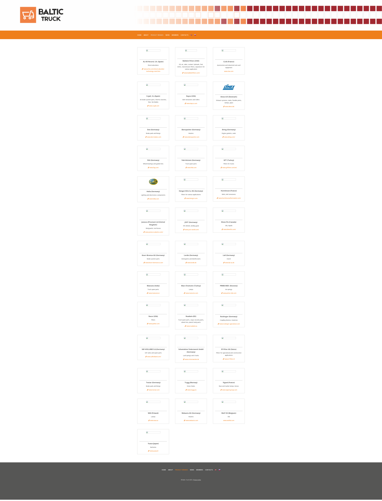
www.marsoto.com (192, 293)
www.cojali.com (154, 106)
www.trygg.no (191, 390)
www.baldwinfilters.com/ (192, 73)
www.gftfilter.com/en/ (229, 167)
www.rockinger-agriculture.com (230, 324)
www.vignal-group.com (229, 390)
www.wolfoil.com (228, 420)
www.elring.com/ (229, 137)
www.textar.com (154, 390)
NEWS (168, 35)
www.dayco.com (192, 103)
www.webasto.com (192, 420)
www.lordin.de (191, 263)
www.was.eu (154, 420)
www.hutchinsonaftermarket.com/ (230, 198)
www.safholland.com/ (154, 357)
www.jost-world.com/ (192, 229)
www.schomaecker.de (192, 359)
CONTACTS (184, 35)
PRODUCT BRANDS (157, 35)
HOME (139, 35)
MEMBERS (175, 35)
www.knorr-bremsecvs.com (154, 263)
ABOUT (146, 35)
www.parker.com (154, 324)
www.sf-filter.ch (230, 359)
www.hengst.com (192, 198)
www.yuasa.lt (154, 451)
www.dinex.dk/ (229, 106)
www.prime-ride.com (229, 293)
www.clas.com (228, 71)
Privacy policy (197, 480)
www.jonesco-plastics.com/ (154, 232)
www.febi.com (191, 167)
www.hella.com (154, 199)
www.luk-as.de (229, 263)
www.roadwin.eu (192, 326)
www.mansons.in (154, 293)
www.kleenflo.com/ (229, 229)
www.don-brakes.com (154, 137)
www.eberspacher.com (192, 137)
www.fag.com (154, 167)
